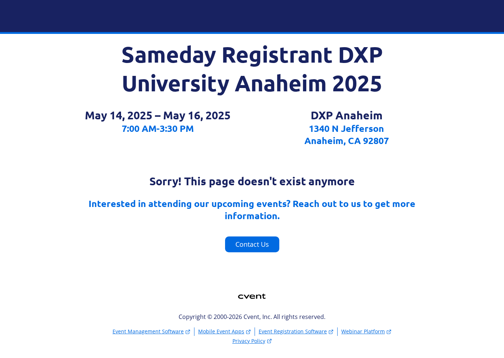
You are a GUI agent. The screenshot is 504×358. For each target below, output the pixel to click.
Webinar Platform (363, 331)
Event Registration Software (293, 331)
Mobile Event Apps (221, 331)
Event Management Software (148, 331)
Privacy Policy (248, 340)
